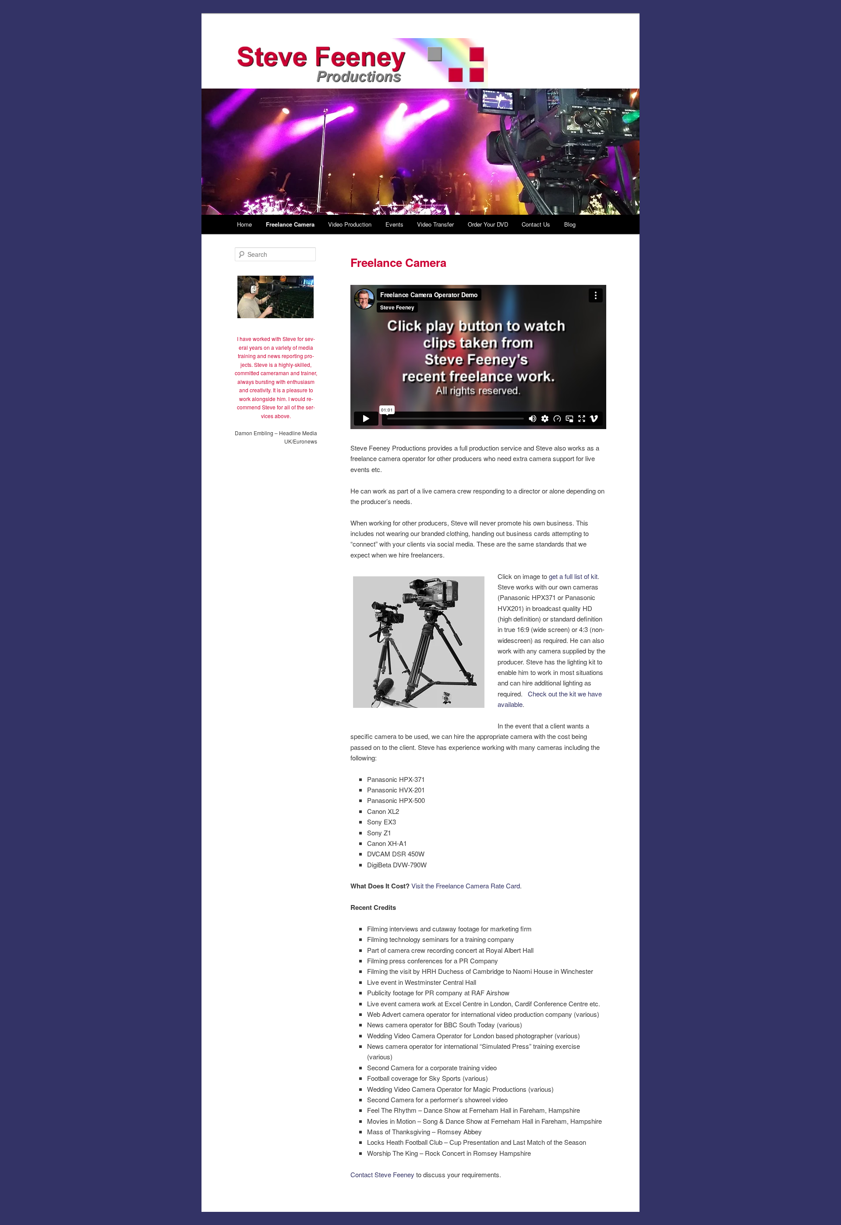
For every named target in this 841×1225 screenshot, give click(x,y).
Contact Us (536, 224)
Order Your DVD (488, 224)
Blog (570, 224)
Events (394, 224)
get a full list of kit (573, 576)
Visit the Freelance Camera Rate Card (465, 885)
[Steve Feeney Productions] (361, 63)
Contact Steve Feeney (382, 1174)
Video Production (349, 224)
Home (244, 224)
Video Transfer (435, 224)
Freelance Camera (290, 224)
